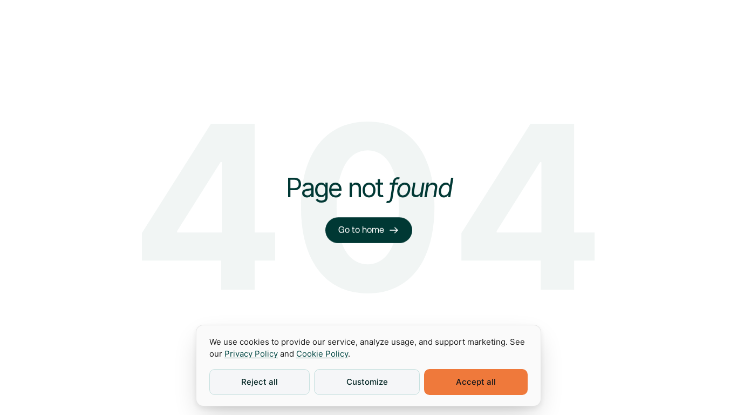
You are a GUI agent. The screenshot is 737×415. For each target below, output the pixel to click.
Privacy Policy (251, 354)
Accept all (476, 382)
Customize (367, 382)
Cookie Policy (322, 354)
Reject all (259, 382)
